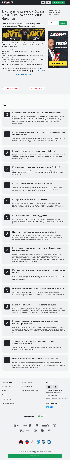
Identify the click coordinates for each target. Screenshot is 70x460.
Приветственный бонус (30, 391)
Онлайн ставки (7, 386)
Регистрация (58, 2)
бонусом (40, 70)
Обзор (4, 391)
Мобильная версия (8, 403)
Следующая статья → (37, 88)
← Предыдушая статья (11, 88)
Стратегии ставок (51, 395)
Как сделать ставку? (54, 13)
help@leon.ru (17, 223)
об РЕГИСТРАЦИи (7, 399)
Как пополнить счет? (54, 11)
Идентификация (27, 386)
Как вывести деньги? (54, 14)
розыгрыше (24, 72)
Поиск (62, 23)
